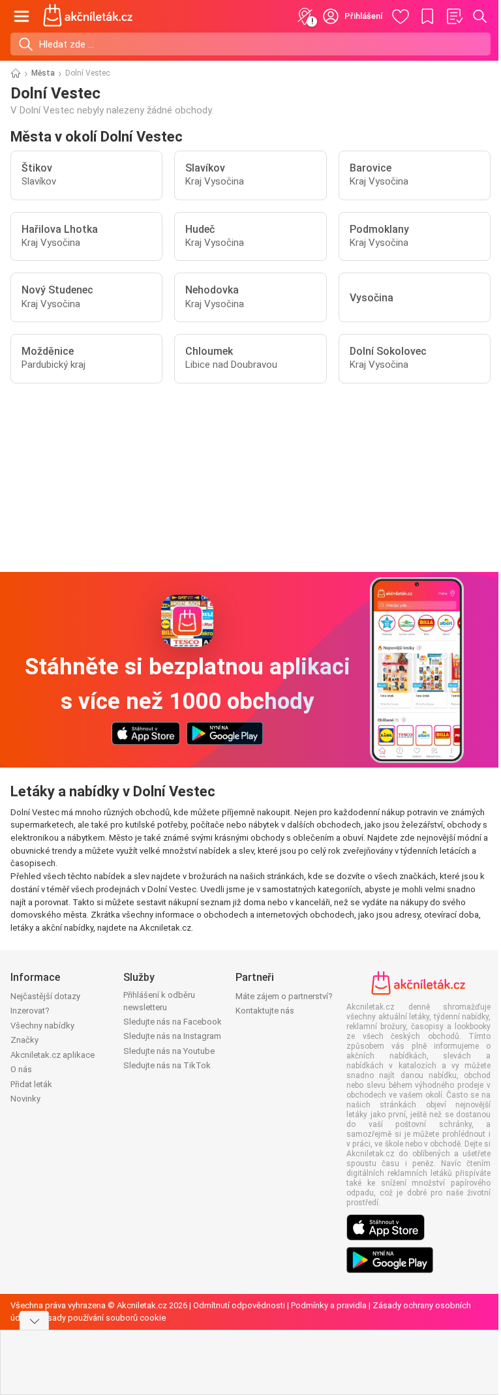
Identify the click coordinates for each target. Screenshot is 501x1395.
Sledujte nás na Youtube (169, 1051)
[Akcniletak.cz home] (88, 16)
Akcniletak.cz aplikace (52, 1055)
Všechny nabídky (42, 1025)
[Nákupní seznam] (454, 16)
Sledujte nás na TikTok (167, 1065)
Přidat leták (31, 1084)
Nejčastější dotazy (45, 996)
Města (43, 73)
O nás (21, 1069)
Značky (24, 1040)
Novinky (25, 1098)
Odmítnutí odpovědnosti (239, 1305)
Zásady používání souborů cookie (101, 1318)
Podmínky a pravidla (329, 1305)
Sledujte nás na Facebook (172, 1022)
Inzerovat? (30, 1010)
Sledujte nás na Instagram (172, 1036)
